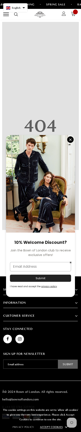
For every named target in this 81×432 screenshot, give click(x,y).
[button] (15, 7)
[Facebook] (7, 339)
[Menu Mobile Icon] (6, 14)
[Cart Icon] (74, 14)
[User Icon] (64, 14)
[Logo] (40, 14)
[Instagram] (19, 339)
